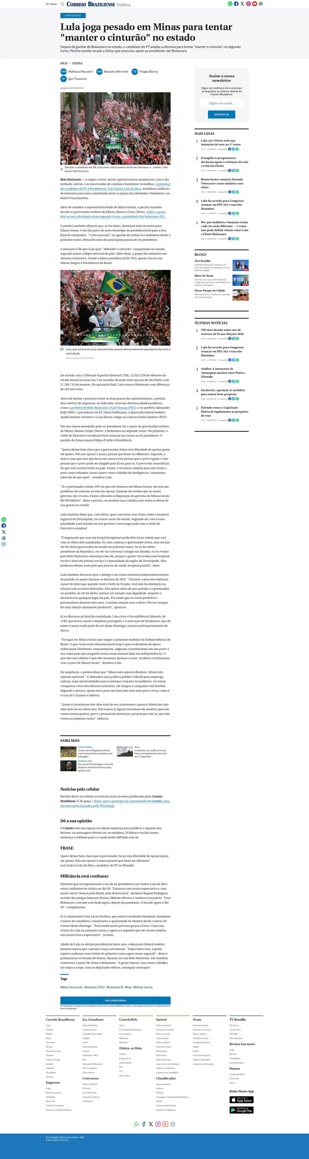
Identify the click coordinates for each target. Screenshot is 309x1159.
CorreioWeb (128, 1019)
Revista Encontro (242, 1044)
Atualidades (234, 1058)
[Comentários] (3, 546)
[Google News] (260, 5)
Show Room (161, 1051)
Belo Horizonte (72, 987)
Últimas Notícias (90, 1046)
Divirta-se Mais (130, 1048)
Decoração (161, 1055)
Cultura (86, 1051)
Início (63, 63)
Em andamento (90, 1092)
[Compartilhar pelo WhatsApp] (237, 150)
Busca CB (50, 1101)
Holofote (50, 1068)
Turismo (49, 1076)
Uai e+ (232, 1083)
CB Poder (233, 1034)
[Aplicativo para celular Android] (241, 1110)
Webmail (123, 1042)
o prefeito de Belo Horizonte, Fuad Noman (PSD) (102, 408)
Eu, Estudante (93, 1019)
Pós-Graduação (90, 1068)
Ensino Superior (90, 1029)
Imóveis (159, 1088)
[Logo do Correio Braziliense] (91, 4)
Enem (85, 1042)
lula (129, 987)
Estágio (86, 1038)
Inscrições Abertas (91, 1097)
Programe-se (125, 1058)
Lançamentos (162, 1038)
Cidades (49, 1029)
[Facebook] (236, 5)
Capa (48, 1025)
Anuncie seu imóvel (165, 1029)
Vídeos (196, 1046)
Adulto (159, 1101)
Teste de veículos (201, 1038)
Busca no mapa (163, 1034)
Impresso (53, 1082)
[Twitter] (242, 5)
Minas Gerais (144, 987)
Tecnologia (51, 1072)
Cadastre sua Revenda (203, 1064)
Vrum (197, 1019)
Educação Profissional (93, 1064)
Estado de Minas (237, 1074)
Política (124, 4)
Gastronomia (125, 1034)
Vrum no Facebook (201, 1055)
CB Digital (50, 1097)
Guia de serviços (163, 1046)
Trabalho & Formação (92, 1034)
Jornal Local (234, 1029)
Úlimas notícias (163, 1042)
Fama (121, 1025)
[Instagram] (248, 5)
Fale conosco (88, 1072)
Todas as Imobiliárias (165, 1068)
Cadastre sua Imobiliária (167, 1072)
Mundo (49, 1046)
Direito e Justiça (53, 1092)
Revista (232, 1054)
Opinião (49, 1064)
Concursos (91, 1078)
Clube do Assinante (55, 1105)
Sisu (84, 1059)
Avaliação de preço (201, 1042)
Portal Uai (234, 1078)
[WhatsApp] (230, 5)
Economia (50, 1042)
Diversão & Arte (53, 1051)
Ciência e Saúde (53, 1059)
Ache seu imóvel (163, 1025)
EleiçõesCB (115, 987)
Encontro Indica (236, 1062)
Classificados (166, 1078)
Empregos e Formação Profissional (172, 1097)
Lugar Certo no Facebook (167, 1064)
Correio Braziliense (60, 1019)
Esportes (50, 1055)
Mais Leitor (124, 1075)
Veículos (160, 1092)
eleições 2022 (95, 987)
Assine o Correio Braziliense (58, 1110)
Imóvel (161, 1019)
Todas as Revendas (201, 1059)
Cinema (122, 1054)
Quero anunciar (163, 1084)
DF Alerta (234, 1025)
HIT (121, 1067)
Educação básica (90, 1025)
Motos (196, 1051)
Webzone (123, 1038)
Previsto (86, 1088)
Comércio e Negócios (166, 1110)
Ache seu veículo (200, 1025)
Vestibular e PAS (90, 1055)
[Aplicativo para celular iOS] (241, 1100)
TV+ (121, 1071)
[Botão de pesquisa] (61, 4)
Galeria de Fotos (163, 1059)
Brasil (48, 1038)
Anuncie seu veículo (202, 1029)
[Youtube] (254, 5)
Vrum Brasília (235, 1038)
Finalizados (88, 1101)
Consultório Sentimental (130, 1029)
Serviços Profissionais (166, 1105)
